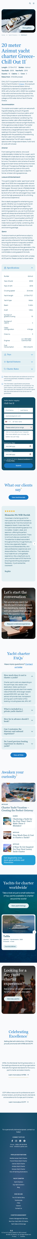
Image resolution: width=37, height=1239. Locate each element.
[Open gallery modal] (18, 21)
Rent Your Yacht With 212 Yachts (18, 1221)
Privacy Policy (10, 461)
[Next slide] (34, 544)
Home (3, 35)
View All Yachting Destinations (19, 1172)
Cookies (22, 1236)
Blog (18, 1187)
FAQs (18, 1203)
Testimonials (18, 1200)
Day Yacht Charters (18, 1185)
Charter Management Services (18, 1218)
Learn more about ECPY (17, 1102)
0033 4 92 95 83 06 (21, 1144)
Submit (18, 465)
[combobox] (8, 421)
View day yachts (13, 999)
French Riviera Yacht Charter (18, 1161)
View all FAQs (18, 755)
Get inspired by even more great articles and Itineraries (14, 860)
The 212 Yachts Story (18, 1197)
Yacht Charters (13, 35)
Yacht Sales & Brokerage (18, 1224)
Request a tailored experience (18, 624)
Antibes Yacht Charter (18, 1166)
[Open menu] (33, 3)
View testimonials (18, 497)
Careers (18, 1206)
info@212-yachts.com (20, 1146)
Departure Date (9, 443)
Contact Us (18, 1208)
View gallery (26, 28)
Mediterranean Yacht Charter (18, 1158)
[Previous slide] (2, 544)
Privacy (14, 1236)
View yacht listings (18, 906)
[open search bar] (30, 3)
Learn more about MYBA (17, 1075)
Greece (21, 84)
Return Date (8, 451)
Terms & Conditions (24, 459)
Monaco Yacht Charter (18, 1169)
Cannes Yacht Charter (18, 1164)
